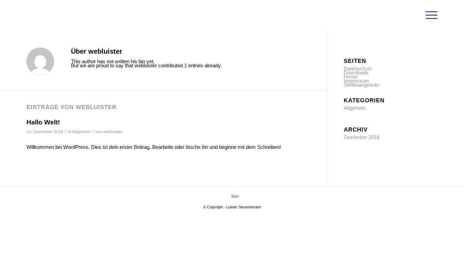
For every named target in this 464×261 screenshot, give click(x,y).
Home (350, 77)
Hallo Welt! (43, 122)
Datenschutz (358, 68)
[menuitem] (429, 15)
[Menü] (429, 15)
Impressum (356, 81)
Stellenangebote (361, 85)
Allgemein (81, 131)
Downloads (356, 72)
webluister (112, 131)
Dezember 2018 (361, 137)
